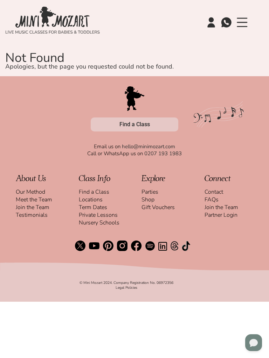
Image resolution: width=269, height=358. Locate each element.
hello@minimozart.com (148, 146)
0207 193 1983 (163, 153)
